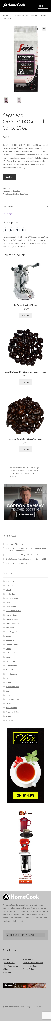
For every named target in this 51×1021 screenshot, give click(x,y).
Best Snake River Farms (20, 935)
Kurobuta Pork (11, 665)
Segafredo (24, 194)
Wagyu (8, 716)
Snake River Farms (13, 699)
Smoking (9, 695)
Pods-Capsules (11, 674)
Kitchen (9, 657)
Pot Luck (9, 678)
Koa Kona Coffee (11, 966)
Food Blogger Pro (12, 632)
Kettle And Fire (11, 653)
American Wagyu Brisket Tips (17, 563)
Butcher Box (10, 594)
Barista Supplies (12, 585)
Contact (7, 972)
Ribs (7, 691)
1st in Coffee (16, 15)
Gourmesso (10, 640)
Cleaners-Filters (12, 598)
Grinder (8, 649)
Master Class (10, 670)
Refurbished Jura (12, 687)
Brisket (8, 590)
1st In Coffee (9, 962)
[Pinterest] (23, 229)
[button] (44, 29)
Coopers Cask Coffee (13, 611)
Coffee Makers (11, 606)
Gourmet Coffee (13, 194)
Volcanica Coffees (12, 712)
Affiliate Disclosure (30, 966)
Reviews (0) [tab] (7, 213)
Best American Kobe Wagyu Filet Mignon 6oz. (23, 555)
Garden (8, 636)
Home (8, 15)
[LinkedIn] (17, 229)
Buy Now (9, 177)
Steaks (8, 703)
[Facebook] (11, 229)
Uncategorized (11, 708)
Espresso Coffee (12, 619)
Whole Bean (10, 720)
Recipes (9, 682)
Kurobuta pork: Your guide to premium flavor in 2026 (26, 559)
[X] (5, 229)
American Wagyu (12, 581)
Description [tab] (8, 206)
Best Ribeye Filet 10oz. (14, 544)
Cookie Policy (28, 969)
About (6, 969)
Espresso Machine (12, 623)
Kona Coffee (10, 661)
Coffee (8, 602)
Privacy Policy (28, 959)
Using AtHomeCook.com (33, 962)
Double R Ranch (12, 615)
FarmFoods (10, 627)
